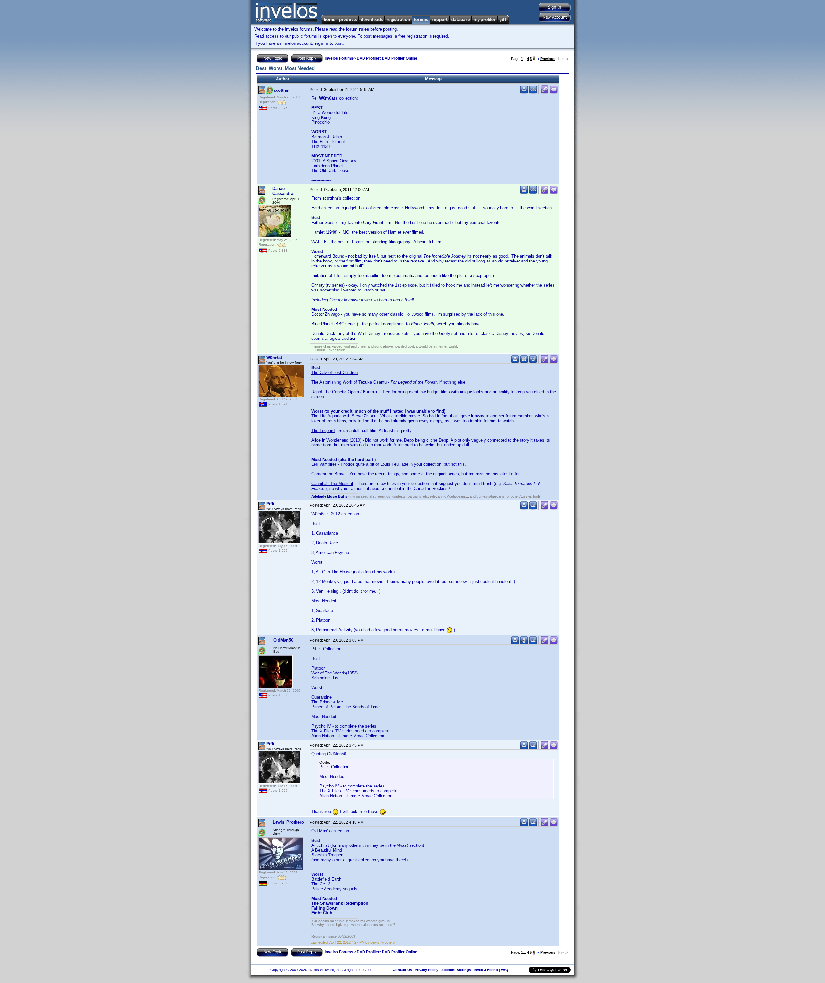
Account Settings (456, 970)
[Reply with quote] (553, 92)
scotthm (282, 90)
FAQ (504, 970)
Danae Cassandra (282, 191)
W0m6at (274, 357)
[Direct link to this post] (544, 92)
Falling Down (324, 908)
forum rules (357, 29)
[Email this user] (524, 643)
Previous (547, 59)
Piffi (270, 503)
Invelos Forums (339, 58)
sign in (321, 43)
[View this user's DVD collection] (533, 92)
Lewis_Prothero (288, 822)
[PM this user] (524, 92)
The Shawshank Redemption (339, 903)
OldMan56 (283, 640)
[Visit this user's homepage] (524, 361)
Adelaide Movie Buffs (329, 496)
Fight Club (321, 913)
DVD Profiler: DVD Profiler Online (387, 58)
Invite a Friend (486, 970)
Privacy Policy (426, 970)
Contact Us (402, 970)
